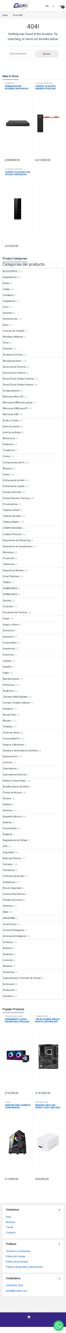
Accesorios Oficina (12, 354)
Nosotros (10, 1222)
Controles (8, 606)
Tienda (9, 1227)
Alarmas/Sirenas (12, 858)
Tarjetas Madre (11, 522)
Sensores (8, 905)
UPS (5, 846)
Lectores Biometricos (14, 894)
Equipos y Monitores (13, 744)
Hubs (5, 325)
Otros (6, 342)
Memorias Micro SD (13, 396)
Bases (6, 283)
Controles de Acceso (44, 83)
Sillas (5, 912)
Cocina (6, 456)
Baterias (7, 822)
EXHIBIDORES (10, 588)
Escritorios (8, 630)
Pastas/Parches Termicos (16, 498)
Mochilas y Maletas (13, 336)
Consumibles (9, 642)
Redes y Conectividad (14, 780)
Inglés (6, 672)
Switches (8, 810)
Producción (9, 990)
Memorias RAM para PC (15, 408)
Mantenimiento (11, 678)
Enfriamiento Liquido (14, 486)
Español (7, 666)
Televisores (9, 564)
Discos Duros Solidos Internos (18, 384)
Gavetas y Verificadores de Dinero (20, 750)
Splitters (7, 804)
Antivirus (7, 948)
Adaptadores (10, 277)
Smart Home (9, 924)
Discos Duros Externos (14, 366)
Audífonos (8, 691)
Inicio (5, 15)
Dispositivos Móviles (13, 570)
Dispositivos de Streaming (16, 540)
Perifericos (8, 685)
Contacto (11, 1232)
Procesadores (10, 504)
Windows (7, 966)
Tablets (7, 582)
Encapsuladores (11, 390)
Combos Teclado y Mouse (16, 702)
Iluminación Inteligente (14, 936)
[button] (58, 1325)
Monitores (8, 552)
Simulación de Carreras (15, 612)
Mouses (7, 720)
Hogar (6, 618)
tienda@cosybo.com (16, 1290)
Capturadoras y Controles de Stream (22, 978)
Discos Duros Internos (14, 372)
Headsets (8, 708)
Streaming (8, 972)
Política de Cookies (15, 1256)
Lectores (7, 762)
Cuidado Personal (12, 534)
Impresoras (9, 648)
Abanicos (8, 468)
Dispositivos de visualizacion (17, 546)
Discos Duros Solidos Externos (18, 378)
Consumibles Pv (11, 738)
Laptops (7, 660)
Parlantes (8, 444)
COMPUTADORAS (12, 528)
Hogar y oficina (10, 624)
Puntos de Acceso (12, 792)
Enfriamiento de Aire (14, 480)
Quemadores (10, 768)
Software (8, 942)
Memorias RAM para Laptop (17, 402)
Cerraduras (9, 870)
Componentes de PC (14, 462)
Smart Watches (11, 576)
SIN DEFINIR (9, 918)
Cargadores (9, 301)
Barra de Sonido (11, 426)
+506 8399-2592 (14, 1285)
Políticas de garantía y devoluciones (24, 1267)
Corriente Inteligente (13, 930)
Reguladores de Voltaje (15, 840)
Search (47, 6)
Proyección (9, 558)
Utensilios (8, 996)
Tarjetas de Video (12, 516)
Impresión (8, 636)
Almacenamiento (12, 361)
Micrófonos (9, 438)
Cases (6, 474)
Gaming (7, 600)
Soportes (8, 348)
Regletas (7, 834)
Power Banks (10, 828)
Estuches (8, 313)
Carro (6, 307)
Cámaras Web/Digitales (15, 696)
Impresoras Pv (10, 756)
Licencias (8, 960)
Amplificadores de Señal (16, 786)
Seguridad (8, 852)
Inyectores (8, 654)
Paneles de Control (13, 900)
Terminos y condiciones (18, 1251)
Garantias (8, 954)
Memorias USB (10, 414)
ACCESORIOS (10, 271)
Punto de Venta (11, 732)
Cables (6, 289)
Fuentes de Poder (12, 492)
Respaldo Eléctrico (12, 816)
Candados (8, 295)
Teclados (7, 726)
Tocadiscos (9, 450)
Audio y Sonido (10, 420)
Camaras (8, 864)
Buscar (46, 53)
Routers (7, 798)
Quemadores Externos (14, 774)
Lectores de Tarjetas (13, 330)
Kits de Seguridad (12, 888)
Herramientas (10, 318)
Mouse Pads (9, 714)
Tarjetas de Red (11, 510)
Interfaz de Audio (12, 432)
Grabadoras (10, 83)
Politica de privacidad (17, 1261)
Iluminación (9, 984)
